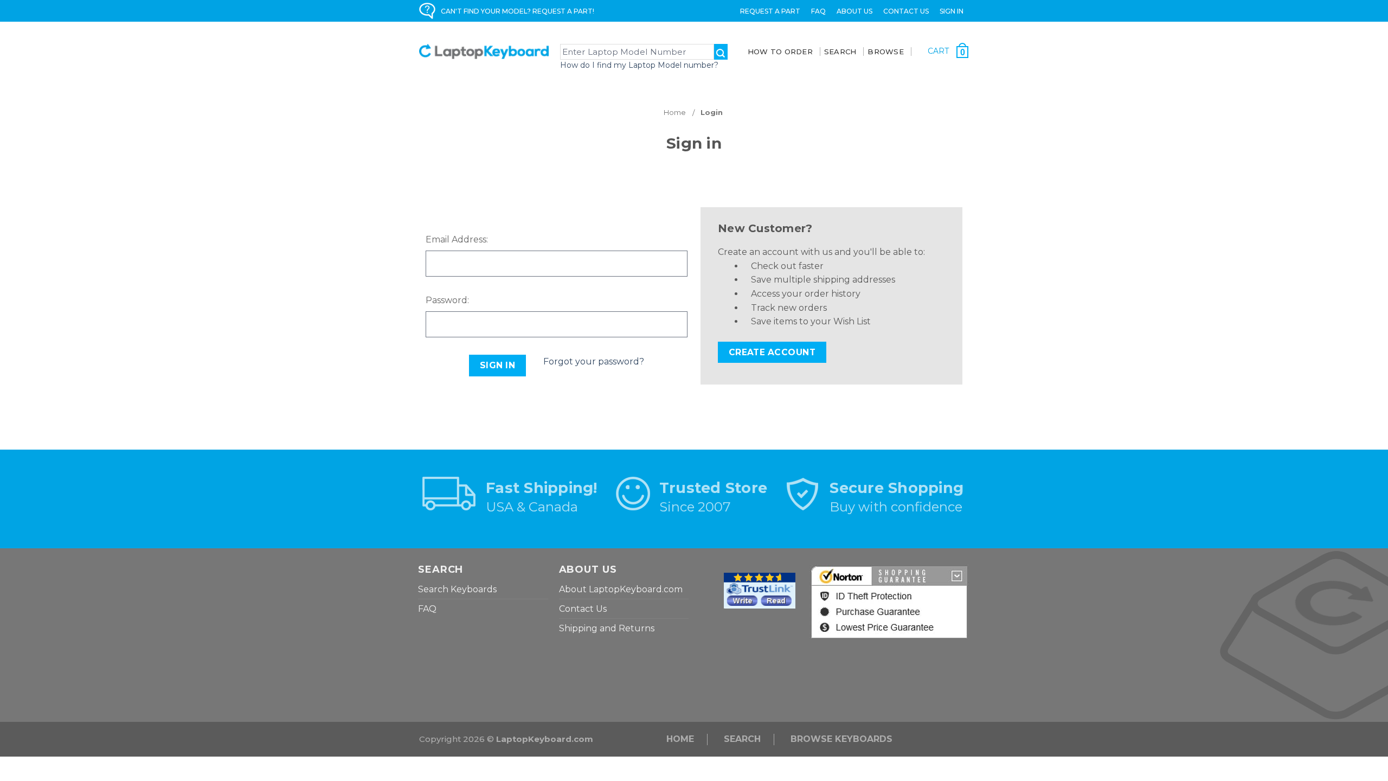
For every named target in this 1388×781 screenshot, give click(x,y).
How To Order (780, 51)
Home (680, 739)
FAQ (818, 11)
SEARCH (840, 51)
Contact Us (906, 11)
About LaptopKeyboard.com (621, 589)
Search (742, 739)
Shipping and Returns (606, 628)
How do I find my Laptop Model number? (639, 65)
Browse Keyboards (841, 739)
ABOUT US (854, 11)
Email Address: (457, 239)
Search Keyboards (457, 589)
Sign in (951, 11)
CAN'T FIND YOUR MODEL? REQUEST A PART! (517, 11)
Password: (447, 300)
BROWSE (886, 51)
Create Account (772, 352)
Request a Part (770, 11)
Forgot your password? (593, 361)
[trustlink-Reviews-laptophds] (759, 590)
